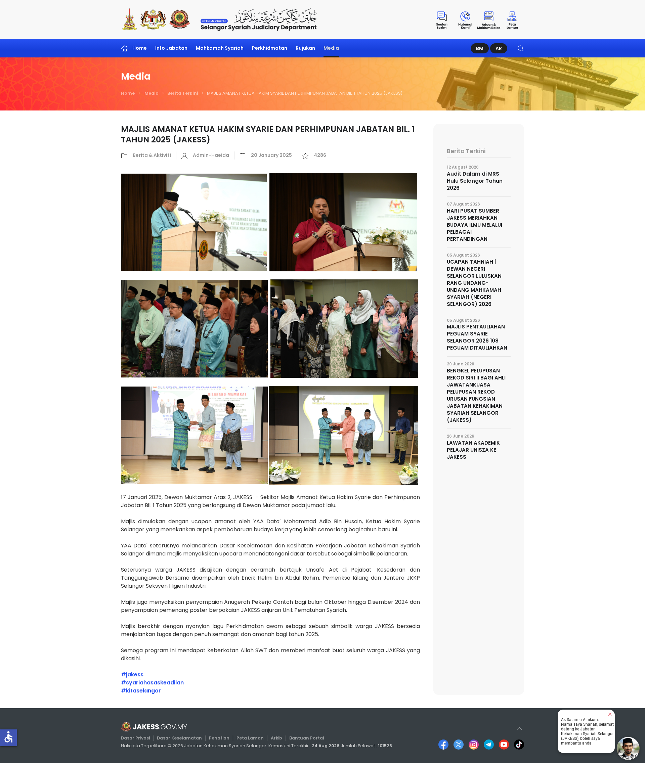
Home (139, 48)
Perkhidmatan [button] (269, 48)
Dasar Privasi (135, 738)
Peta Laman (250, 738)
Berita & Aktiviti (152, 155)
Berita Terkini (182, 93)
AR (499, 48)
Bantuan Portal (306, 738)
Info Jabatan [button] (171, 48)
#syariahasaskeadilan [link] (152, 682)
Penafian (219, 738)
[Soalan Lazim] (442, 19)
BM (479, 48)
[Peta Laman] (512, 19)
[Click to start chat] (628, 748)
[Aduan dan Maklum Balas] (489, 19)
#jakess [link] (132, 674)
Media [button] (331, 48)
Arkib (276, 738)
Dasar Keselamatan (179, 738)
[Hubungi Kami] (465, 19)
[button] (520, 48)
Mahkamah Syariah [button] (220, 48)
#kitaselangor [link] (141, 690)
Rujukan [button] (305, 48)
